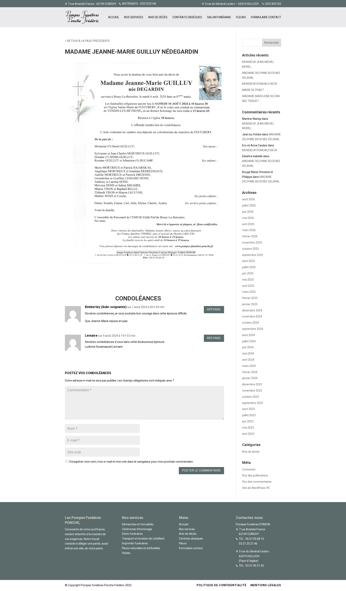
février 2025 (249, 298)
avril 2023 (248, 433)
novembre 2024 (252, 316)
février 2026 (249, 236)
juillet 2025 (249, 267)
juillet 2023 (249, 415)
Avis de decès (251, 451)
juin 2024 (247, 347)
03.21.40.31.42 (254, 565)
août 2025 (248, 261)
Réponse (214, 309)
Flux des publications (255, 475)
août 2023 (248, 409)
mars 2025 (249, 291)
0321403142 (273, 3)
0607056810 (130, 3)
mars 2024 (249, 365)
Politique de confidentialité (221, 585)
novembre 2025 (252, 242)
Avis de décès (157, 17)
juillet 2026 (249, 205)
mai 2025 (248, 279)
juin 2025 (247, 273)
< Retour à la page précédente (87, 40)
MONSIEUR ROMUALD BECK (259, 83)
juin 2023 (247, 421)
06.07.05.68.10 (254, 538)
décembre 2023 (252, 384)
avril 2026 (248, 224)
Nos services (133, 17)
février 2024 (249, 372)
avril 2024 (248, 359)
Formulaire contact (266, 17)
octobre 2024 (250, 322)
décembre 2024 (252, 310)
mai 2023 (248, 427)
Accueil (113, 17)
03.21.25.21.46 (248, 543)
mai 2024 (248, 353)
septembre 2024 (252, 328)
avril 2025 (248, 285)
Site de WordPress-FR (256, 487)
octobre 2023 (250, 396)
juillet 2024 (249, 341)
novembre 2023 (252, 390)
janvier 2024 (249, 378)
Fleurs (241, 17)
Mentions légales (265, 585)
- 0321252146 (147, 3)
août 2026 (248, 199)
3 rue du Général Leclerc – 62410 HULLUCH (231, 3)
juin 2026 (247, 211)
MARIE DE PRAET (253, 90)
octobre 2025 (250, 248)
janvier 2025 (249, 304)
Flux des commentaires (257, 481)
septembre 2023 (252, 403)
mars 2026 (249, 230)
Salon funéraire (219, 17)
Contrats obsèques (187, 17)
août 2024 (248, 335)
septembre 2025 (252, 255)
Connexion (248, 469)
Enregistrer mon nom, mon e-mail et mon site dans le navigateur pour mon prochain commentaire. (131, 461)
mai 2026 (248, 217)
